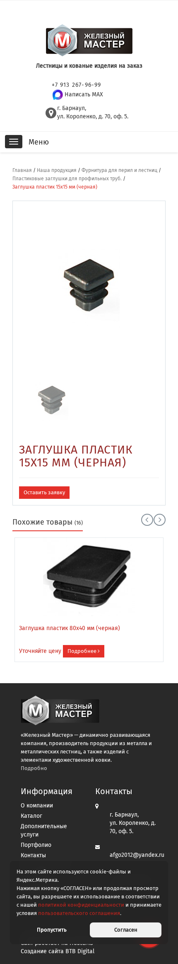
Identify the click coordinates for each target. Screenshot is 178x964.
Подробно (34, 768)
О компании (37, 805)
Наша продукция (57, 170)
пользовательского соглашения (79, 913)
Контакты (33, 855)
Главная (22, 170)
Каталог (31, 815)
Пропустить (52, 930)
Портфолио (36, 845)
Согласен (125, 930)
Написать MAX (84, 94)
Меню (39, 142)
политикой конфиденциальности (81, 905)
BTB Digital (79, 951)
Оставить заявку (44, 492)
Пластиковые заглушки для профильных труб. (67, 179)
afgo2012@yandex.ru (137, 855)
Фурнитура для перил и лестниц (119, 170)
